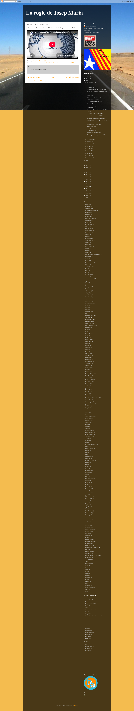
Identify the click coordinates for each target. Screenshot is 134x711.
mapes (86, 583)
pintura (87, 394)
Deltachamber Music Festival (92, 398)
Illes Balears (88, 549)
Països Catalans (89, 434)
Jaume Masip (88, 624)
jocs (86, 285)
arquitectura (88, 490)
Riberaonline (88, 650)
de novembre (90, 85)
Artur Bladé (88, 295)
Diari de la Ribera (89, 460)
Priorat (87, 517)
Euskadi (87, 464)
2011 (87, 188)
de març (89, 153)
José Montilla (88, 511)
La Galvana (88, 359)
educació (87, 232)
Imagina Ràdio (89, 551)
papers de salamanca (90, 587)
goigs (86, 495)
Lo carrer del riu (89, 626)
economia (87, 377)
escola (86, 226)
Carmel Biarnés (89, 262)
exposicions (88, 299)
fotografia (87, 329)
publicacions (88, 339)
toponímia (87, 507)
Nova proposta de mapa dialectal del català (96, 135)
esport (86, 281)
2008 (87, 195)
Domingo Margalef (90, 541)
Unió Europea (88, 563)
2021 (87, 165)
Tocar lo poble (90, 104)
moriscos (87, 386)
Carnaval (87, 327)
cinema (87, 248)
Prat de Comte (88, 390)
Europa (87, 462)
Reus (86, 410)
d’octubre (89, 87)
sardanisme (88, 341)
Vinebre (87, 289)
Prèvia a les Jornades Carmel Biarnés (96, 118)
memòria (87, 501)
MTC (86, 468)
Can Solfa (87, 606)
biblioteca (87, 311)
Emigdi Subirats (89, 614)
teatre (86, 369)
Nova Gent (88, 297)
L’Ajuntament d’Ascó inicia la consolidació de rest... (94, 98)
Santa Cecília (88, 361)
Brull (86, 476)
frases (86, 575)
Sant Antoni (88, 246)
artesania (87, 440)
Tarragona (87, 363)
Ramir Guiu (88, 638)
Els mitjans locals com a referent (95, 113)
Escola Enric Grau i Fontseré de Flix (94, 616)
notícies (58, 62)
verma (86, 591)
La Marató (87, 482)
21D (86, 414)
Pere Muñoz (88, 636)
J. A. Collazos (88, 620)
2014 (87, 181)
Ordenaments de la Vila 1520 (92, 555)
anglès (87, 565)
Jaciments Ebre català (90, 622)
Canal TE (87, 458)
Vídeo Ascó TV (70, 62)
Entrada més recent (33, 77)
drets (86, 349)
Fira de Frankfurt (89, 478)
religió (87, 293)
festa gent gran (89, 402)
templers (87, 345)
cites (86, 474)
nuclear (87, 533)
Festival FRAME (89, 379)
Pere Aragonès (88, 515)
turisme (87, 412)
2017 (87, 174)
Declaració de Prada (92, 126)
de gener (89, 157)
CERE (86, 222)
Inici (52, 77)
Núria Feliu (88, 553)
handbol (87, 579)
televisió (87, 264)
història (87, 244)
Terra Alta (87, 392)
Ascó (50, 62)
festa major (88, 256)
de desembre (90, 82)
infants (87, 452)
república (87, 505)
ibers (86, 442)
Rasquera (87, 521)
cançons (87, 523)
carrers (87, 569)
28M (86, 537)
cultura (54, 62)
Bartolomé (88, 602)
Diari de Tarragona (89, 646)
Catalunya (87, 208)
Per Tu (86, 337)
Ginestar (87, 466)
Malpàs (87, 252)
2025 (87, 78)
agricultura (88, 472)
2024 (87, 80)
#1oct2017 (88, 275)
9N (86, 454)
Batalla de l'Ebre (89, 315)
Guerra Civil (88, 400)
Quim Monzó (88, 519)
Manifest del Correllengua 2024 (95, 132)
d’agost (89, 141)
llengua (87, 260)
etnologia (87, 525)
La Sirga (87, 450)
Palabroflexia (88, 634)
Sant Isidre (88, 486)
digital (87, 573)
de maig (89, 148)
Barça (86, 250)
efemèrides (88, 230)
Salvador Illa (88, 559)
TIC (86, 561)
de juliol (89, 144)
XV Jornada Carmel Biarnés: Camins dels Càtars (97, 110)
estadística (88, 365)
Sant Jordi (87, 307)
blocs (86, 309)
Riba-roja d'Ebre (89, 470)
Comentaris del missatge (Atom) (42, 81)
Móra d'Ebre (88, 323)
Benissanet (88, 357)
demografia (88, 287)
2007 (87, 198)
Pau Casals (88, 484)
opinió (87, 305)
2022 (87, 163)
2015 (87, 179)
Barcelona (87, 301)
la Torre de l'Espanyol (90, 444)
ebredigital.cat (88, 319)
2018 (87, 172)
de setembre (90, 139)
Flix (86, 271)
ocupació (87, 585)
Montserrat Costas (89, 632)
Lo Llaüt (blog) (89, 630)
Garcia (87, 428)
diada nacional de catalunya (92, 254)
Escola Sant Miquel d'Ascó (92, 618)
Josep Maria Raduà (91, 26)
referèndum (88, 291)
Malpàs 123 (90, 95)
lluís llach (87, 446)
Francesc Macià (89, 448)
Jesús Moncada (89, 430)
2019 (87, 170)
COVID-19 (88, 317)
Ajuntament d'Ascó (44, 62)
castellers (87, 347)
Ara (86, 644)
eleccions (87, 277)
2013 (87, 184)
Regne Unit (88, 557)
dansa (86, 571)
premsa (87, 503)
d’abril (89, 151)
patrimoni (63, 62)
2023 (87, 160)
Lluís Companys (89, 432)
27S (86, 335)
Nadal (86, 234)
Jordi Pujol (88, 480)
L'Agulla (87, 408)
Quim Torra (88, 422)
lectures (87, 214)
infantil (87, 581)
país (86, 388)
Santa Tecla (88, 488)
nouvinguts (88, 531)
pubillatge (87, 424)
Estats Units (88, 418)
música (87, 216)
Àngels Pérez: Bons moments (92, 600)
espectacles (88, 492)
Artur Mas (87, 355)
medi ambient (88, 321)
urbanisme (87, 589)
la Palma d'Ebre (89, 499)
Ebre (86, 268)
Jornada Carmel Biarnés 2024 (94, 124)
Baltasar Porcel (89, 539)
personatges (88, 367)
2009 (87, 193)
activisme (87, 220)
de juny (89, 146)
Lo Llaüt (87, 228)
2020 (87, 167)
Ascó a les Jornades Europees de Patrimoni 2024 (95, 129)
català (86, 242)
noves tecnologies (89, 325)
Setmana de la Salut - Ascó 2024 (95, 116)
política (87, 212)
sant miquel (88, 353)
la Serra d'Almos (89, 527)
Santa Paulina (88, 375)
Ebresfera (87, 612)
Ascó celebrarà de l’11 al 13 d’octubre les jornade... (97, 121)
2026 (87, 76)
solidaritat (87, 426)
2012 (87, 186)
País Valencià (88, 513)
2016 (87, 177)
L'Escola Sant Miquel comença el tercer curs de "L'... (96, 106)
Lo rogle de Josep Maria (54, 12)
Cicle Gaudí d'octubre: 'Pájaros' (94, 101)
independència (89, 218)
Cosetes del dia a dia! (90, 610)
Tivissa (87, 438)
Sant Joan (87, 384)
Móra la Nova (88, 381)
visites (87, 343)
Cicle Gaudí (88, 273)
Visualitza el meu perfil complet (92, 32)
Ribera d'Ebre (88, 224)
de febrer (89, 155)
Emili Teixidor (89, 545)
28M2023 (87, 406)
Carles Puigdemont (90, 416)
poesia (87, 258)
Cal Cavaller (88, 456)
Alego (86, 598)
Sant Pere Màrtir (89, 373)
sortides (87, 396)
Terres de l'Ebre (89, 436)
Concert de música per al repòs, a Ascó (96, 89)
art (86, 331)
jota (86, 313)
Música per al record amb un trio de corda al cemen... (97, 92)
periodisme (88, 333)
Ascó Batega (88, 266)
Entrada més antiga (72, 77)
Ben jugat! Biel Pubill (90, 604)
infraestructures (89, 497)
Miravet (87, 371)
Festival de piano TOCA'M (92, 547)
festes (86, 283)
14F (86, 509)
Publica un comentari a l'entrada (38, 69)
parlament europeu (90, 404)
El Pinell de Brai (89, 543)
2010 (87, 191)
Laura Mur (88, 420)
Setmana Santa (89, 303)
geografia (87, 577)
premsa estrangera (89, 279)
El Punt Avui (88, 648)
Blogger (76, 705)
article (86, 567)
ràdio (86, 351)
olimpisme (88, 535)
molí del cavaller (89, 529)
